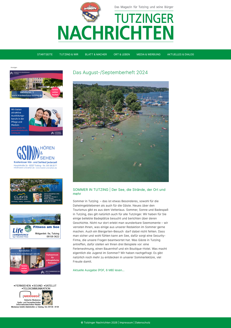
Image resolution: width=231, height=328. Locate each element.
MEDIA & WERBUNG (148, 54)
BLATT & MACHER (96, 54)
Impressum (126, 322)
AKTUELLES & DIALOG (180, 54)
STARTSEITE (45, 54)
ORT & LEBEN (122, 54)
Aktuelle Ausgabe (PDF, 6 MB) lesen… (98, 270)
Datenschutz (142, 322)
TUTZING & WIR (68, 54)
